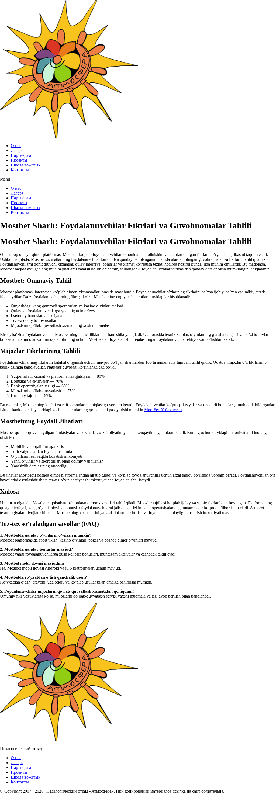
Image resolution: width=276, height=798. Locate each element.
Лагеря (17, 150)
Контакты (20, 170)
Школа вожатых (25, 165)
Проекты (19, 160)
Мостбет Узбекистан (163, 409)
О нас (16, 145)
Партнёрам (21, 155)
